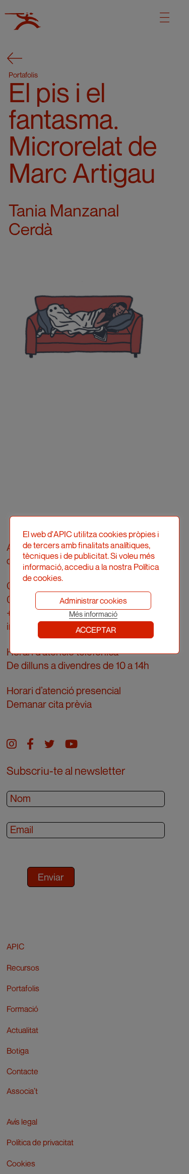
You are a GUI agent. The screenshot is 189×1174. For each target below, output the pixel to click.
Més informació (93, 614)
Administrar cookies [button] (93, 601)
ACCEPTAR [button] (96, 630)
